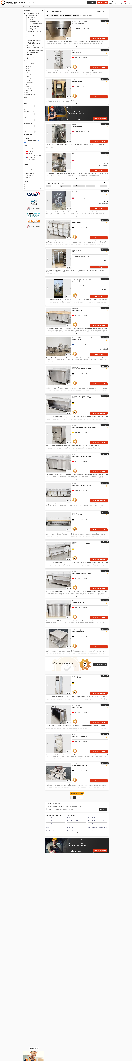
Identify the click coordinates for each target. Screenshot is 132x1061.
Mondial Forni (30, 94)
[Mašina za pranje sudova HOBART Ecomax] (58, 30)
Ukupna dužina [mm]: (29, 123)
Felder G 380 (50, 830)
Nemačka (31, 151)
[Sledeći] (70, 30)
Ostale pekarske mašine (36, 24)
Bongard (29, 72)
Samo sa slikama (31, 184)
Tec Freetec (91, 830)
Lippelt (28, 88)
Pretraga (92, 2)
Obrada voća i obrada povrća (35, 37)
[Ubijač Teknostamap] (58, 133)
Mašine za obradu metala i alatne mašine (34, 44)
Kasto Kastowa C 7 (72, 821)
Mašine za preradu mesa (34, 32)
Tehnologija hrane (32, 13)
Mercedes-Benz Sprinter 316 (96, 821)
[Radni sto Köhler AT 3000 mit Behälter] (58, 492)
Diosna (28, 78)
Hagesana (29, 82)
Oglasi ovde (34, 1048)
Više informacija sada (100, 664)
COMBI (28, 74)
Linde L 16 (70, 830)
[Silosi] (58, 162)
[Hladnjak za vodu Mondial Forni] (58, 258)
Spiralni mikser (35, 21)
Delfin (28, 76)
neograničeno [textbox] (29, 148)
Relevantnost (101, 11)
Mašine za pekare (34, 15)
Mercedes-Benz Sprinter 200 (96, 818)
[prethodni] (47, 30)
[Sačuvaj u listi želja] (107, 24)
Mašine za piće (33, 35)
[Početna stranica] (23, 6)
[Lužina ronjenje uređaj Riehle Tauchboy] (58, 638)
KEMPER (29, 86)
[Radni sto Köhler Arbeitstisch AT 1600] (58, 551)
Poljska (31, 153)
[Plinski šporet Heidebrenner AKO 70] (58, 772)
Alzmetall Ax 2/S (50, 818)
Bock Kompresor (106, 186)
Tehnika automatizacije (33, 52)
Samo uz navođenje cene (32, 109)
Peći (32, 19)
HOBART (29, 80)
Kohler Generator (79, 186)
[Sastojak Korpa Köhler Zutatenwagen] (58, 743)
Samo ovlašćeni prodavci (33, 188)
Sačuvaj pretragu (77, 793)
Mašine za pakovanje (34, 40)
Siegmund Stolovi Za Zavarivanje (97, 827)
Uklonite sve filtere (86, 15)
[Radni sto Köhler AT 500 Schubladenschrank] (58, 434)
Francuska (31, 157)
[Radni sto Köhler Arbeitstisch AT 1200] (58, 375)
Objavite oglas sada (100, 118)
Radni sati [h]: (27, 117)
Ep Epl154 (49, 827)
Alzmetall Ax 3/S (50, 821)
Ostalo (32, 17)
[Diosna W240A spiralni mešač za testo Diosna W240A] (58, 346)
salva (28, 70)
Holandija (31, 159)
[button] (129, 2)
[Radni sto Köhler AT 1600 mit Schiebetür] (58, 463)
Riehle (28, 68)
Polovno (29, 169)
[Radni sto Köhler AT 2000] (58, 317)
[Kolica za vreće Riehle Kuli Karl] (58, 714)
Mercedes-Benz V (93, 824)
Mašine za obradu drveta (34, 50)
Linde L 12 (70, 827)
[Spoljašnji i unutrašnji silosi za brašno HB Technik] (58, 288)
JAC (27, 84)
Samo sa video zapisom (32, 186)
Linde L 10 (70, 824)
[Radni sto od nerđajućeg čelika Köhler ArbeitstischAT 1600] (58, 405)
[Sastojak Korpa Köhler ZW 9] (58, 59)
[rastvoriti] (77, 46)
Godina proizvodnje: (29, 111)
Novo (28, 167)
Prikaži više (77, 833)
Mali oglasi (30, 175)
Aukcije (28, 177)
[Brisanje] (58, 15)
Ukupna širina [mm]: (29, 129)
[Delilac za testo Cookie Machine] (58, 88)
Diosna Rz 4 (90, 186)
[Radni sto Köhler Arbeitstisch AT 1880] (58, 580)
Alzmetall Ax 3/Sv (51, 824)
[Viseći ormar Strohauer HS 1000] (58, 609)
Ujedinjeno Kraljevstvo (34, 155)
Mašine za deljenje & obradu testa (35, 27)
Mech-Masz (29, 90)
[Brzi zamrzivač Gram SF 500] (58, 685)
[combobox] (33, 148)
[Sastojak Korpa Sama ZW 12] (58, 229)
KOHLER (29, 66)
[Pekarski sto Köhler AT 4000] (58, 521)
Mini (28, 92)
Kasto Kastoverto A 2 (73, 818)
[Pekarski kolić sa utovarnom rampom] (58, 200)
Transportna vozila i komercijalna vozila (34, 48)
